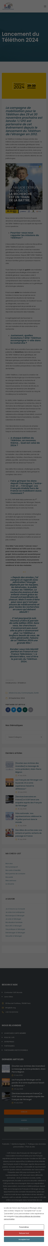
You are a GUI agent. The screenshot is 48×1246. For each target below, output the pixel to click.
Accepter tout (24, 1239)
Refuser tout (24, 1233)
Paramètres (24, 1227)
